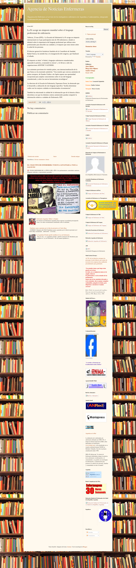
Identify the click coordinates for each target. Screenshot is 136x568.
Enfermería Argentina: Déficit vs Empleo (47, 219)
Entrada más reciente (33, 156)
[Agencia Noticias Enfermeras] (91, 356)
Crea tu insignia (89, 358)
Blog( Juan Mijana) (92, 68)
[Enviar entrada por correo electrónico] (39, 102)
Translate (98, 57)
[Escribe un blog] (45, 102)
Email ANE (89, 73)
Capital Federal (93, 476)
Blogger (85, 547)
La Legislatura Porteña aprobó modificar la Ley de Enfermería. (53, 235)
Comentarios (91, 535)
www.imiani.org (90, 445)
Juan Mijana (90, 66)
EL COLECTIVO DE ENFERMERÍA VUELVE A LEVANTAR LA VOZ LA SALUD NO (52, 166)
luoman (69, 547)
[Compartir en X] (46, 102)
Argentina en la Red (91, 433)
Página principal (91, 34)
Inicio (55, 156)
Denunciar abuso (91, 46)
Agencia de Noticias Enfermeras (55, 9)
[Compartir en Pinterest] (50, 102)
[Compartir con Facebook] (48, 102)
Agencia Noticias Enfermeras (92, 334)
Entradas (90, 532)
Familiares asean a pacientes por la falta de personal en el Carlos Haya (48, 228)
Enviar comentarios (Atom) (42, 159)
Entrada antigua (75, 156)
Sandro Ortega (90, 70)
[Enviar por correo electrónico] (43, 102)
